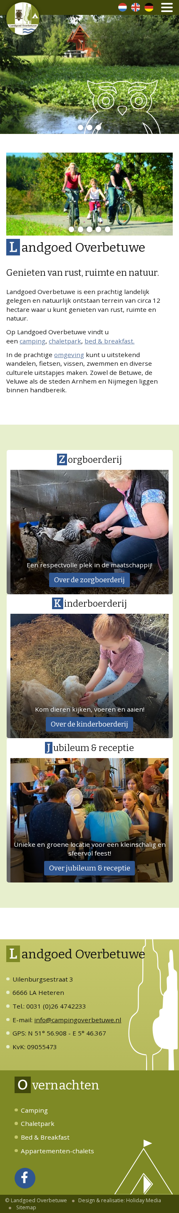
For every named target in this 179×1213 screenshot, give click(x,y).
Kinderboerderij (90, 603)
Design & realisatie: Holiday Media (119, 1200)
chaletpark (65, 341)
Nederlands (122, 7)
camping (32, 341)
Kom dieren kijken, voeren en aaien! (89, 709)
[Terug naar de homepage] (23, 18)
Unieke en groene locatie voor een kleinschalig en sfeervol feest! (90, 848)
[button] (80, 127)
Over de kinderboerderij (89, 724)
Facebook (25, 1188)
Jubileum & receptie (90, 748)
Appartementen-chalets (57, 1151)
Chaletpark (38, 1123)
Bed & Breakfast (45, 1137)
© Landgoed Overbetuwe (36, 1200)
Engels (135, 7)
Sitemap (26, 1207)
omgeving (69, 354)
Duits (148, 7)
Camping (34, 1110)
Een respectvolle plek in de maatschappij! (89, 565)
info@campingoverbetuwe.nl (77, 1020)
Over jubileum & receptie (89, 868)
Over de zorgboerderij (89, 580)
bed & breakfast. (109, 341)
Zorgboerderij (90, 459)
